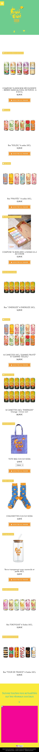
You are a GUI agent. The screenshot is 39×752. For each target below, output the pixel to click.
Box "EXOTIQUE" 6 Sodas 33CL (19, 625)
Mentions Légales (8, 749)
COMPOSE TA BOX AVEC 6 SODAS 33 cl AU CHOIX (19, 253)
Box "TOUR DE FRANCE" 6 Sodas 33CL (19, 672)
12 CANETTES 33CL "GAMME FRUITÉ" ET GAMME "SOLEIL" (19, 356)
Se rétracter (10, 750)
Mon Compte (19, 750)
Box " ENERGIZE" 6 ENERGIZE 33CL (19, 307)
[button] (3, 724)
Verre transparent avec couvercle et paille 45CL (19, 570)
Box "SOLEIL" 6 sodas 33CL (19, 145)
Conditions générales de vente (25, 749)
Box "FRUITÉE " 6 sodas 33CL (19, 199)
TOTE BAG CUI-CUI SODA (19, 459)
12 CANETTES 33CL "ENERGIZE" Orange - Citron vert (19, 411)
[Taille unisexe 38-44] (19, 496)
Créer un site (29, 750)
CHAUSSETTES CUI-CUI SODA (19, 516)
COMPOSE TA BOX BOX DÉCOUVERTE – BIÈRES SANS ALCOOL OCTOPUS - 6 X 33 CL (19, 90)
